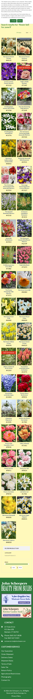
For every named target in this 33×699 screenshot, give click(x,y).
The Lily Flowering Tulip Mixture (24, 107)
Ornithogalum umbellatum (8, 132)
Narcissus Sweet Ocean (24, 342)
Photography (6, 677)
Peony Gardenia (9, 492)
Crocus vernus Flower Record (8, 82)
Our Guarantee (7, 651)
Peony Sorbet (8, 468)
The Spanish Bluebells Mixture (8, 212)
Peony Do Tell (24, 468)
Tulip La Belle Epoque (24, 82)
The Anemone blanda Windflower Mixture (24, 239)
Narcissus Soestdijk (24, 290)
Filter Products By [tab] (12, 548)
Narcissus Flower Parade (8, 57)
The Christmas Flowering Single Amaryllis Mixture (24, 133)
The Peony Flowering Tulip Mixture (9, 291)
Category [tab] (8, 552)
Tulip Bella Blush (24, 265)
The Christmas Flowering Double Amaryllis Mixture (8, 186)
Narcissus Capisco (8, 540)
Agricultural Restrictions (10, 674)
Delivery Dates (7, 657)
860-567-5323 (13, 638)
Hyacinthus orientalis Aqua (8, 394)
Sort (27, 32)
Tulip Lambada (24, 443)
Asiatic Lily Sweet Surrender (24, 419)
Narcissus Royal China (24, 317)
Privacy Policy (16, 696)
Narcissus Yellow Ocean (8, 342)
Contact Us (5, 680)
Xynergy (21, 693)
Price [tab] (6, 562)
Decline (20, 20)
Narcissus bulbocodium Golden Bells (9, 160)
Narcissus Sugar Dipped (24, 516)
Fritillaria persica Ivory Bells (8, 265)
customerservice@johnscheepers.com (14, 641)
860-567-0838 (15, 635)
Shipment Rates (7, 661)
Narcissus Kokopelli (8, 515)
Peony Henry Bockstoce (24, 394)
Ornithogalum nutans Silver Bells (8, 107)
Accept (14, 20)
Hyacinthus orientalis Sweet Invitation (24, 368)
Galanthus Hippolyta (9, 419)
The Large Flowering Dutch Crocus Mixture (24, 186)
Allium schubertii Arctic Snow (8, 367)
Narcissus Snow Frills (9, 317)
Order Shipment (7, 654)
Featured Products (10, 555)
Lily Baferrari (24, 492)
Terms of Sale (6, 664)
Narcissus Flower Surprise (24, 57)
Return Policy (6, 670)
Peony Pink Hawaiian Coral (8, 444)
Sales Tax (4, 667)
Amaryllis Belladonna (8, 239)
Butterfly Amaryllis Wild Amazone (24, 159)
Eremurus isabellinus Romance (24, 213)
